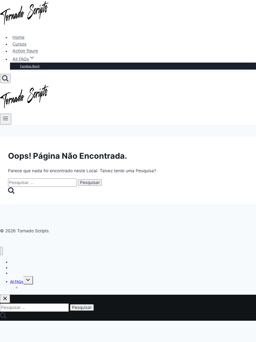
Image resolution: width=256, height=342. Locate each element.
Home (18, 37)
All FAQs (16, 281)
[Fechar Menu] (1, 251)
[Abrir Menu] (5, 119)
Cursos (19, 44)
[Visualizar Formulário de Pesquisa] (5, 78)
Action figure (25, 51)
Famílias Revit (30, 66)
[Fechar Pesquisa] (5, 299)
